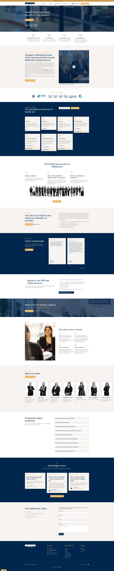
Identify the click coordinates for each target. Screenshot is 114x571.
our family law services (64, 108)
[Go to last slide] (81, 268)
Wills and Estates (67, 552)
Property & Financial (68, 554)
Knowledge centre (58, 3)
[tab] (25, 405)
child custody (45, 70)
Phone (60, 515)
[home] (30, 3)
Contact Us (82, 551)
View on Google (29, 249)
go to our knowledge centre (57, 496)
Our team (51, 3)
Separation (66, 549)
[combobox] (4, 570)
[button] (43, 3)
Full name (61, 511)
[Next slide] (84, 268)
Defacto (66, 551)
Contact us (65, 3)
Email (60, 519)
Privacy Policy (83, 564)
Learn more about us (30, 80)
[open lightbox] (74, 66)
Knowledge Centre (83, 549)
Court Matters (67, 557)
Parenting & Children (68, 556)
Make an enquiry (85, 3)
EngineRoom (59, 566)
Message (60, 524)
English (2, 570)
